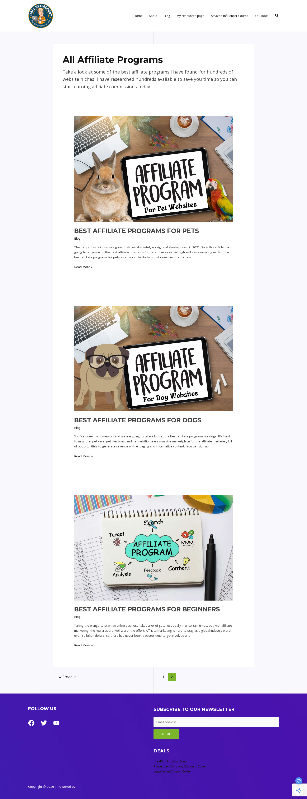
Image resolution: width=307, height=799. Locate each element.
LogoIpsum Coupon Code (172, 771)
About (153, 16)
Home (138, 16)
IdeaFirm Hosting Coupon (172, 761)
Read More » (83, 266)
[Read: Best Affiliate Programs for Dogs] (153, 358)
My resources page (190, 16)
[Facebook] (31, 723)
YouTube (261, 16)
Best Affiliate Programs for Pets (136, 231)
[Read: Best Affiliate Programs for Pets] (153, 169)
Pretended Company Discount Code (179, 766)
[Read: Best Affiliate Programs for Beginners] (153, 547)
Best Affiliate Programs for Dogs (137, 420)
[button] (277, 15)
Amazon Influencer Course (230, 16)
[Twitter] (44, 723)
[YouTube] (56, 723)
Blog (167, 16)
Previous (67, 677)
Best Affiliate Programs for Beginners (147, 609)
